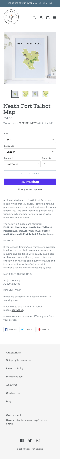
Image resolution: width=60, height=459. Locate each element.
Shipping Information (19, 360)
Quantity (46, 158)
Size (6, 133)
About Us (11, 384)
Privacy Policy (14, 376)
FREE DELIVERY (27, 123)
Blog (8, 401)
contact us (17, 310)
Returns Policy (15, 368)
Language (9, 146)
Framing (8, 158)
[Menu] (54, 17)
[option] (15, 94)
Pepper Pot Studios (33, 449)
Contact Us (13, 393)
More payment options (30, 189)
